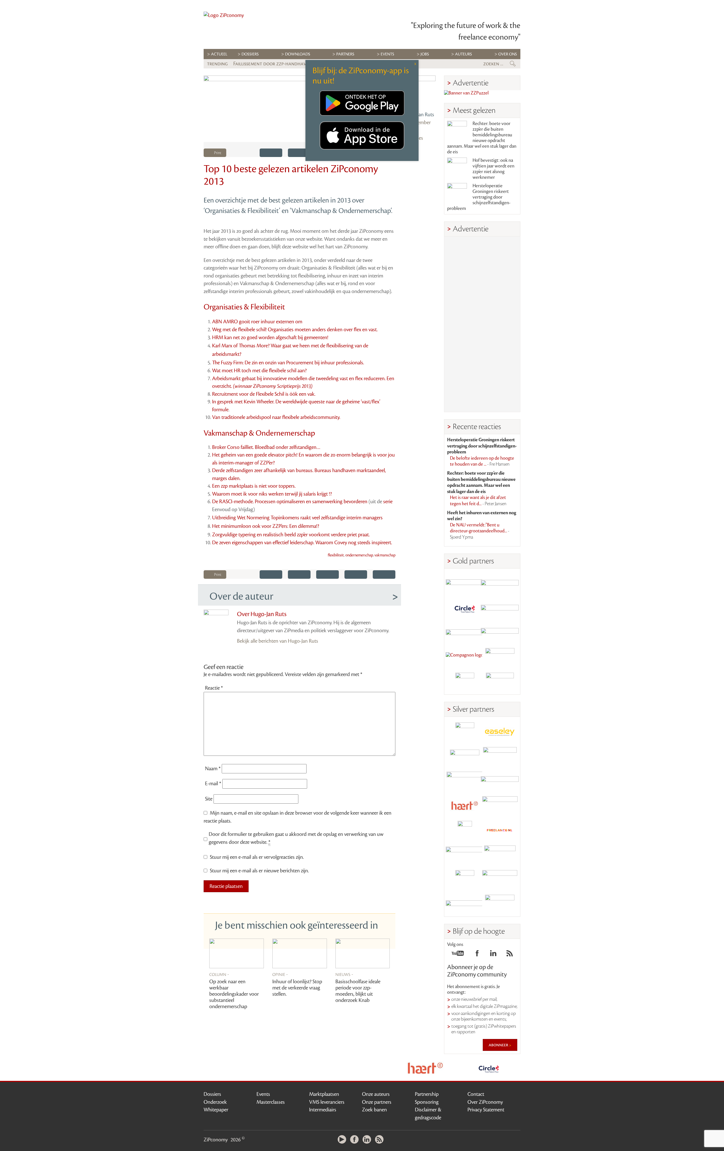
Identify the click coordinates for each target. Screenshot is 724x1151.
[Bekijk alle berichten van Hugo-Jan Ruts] (420, 92)
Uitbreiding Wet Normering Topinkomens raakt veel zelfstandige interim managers (297, 517)
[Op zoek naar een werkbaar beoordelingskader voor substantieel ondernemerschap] (236, 953)
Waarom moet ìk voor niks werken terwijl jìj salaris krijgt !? (272, 493)
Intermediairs (322, 1109)
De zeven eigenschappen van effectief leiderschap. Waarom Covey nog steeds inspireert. (302, 542)
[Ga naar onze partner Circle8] (464, 608)
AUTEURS (463, 54)
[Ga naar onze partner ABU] (499, 855)
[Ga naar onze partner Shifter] (464, 781)
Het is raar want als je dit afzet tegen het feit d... (478, 500)
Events (263, 1094)
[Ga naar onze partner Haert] (464, 805)
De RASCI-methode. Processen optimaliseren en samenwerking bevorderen (289, 501)
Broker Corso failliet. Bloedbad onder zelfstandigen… (266, 447)
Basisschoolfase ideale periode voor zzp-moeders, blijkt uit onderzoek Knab (357, 991)
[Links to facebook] (477, 955)
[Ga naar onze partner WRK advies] (499, 904)
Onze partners (376, 1102)
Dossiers (250, 54)
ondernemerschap (359, 555)
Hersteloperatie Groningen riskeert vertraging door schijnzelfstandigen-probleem (478, 197)
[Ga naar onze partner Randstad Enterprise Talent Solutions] (464, 732)
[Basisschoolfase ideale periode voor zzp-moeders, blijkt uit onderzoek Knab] (362, 953)
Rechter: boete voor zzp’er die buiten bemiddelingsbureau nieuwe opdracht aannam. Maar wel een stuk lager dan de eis (481, 138)
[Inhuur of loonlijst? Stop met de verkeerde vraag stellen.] (299, 953)
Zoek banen (374, 1109)
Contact (475, 1094)
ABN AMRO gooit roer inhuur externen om (257, 321)
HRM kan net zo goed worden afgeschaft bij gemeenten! (270, 337)
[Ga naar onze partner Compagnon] (464, 657)
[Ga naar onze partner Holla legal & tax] (499, 805)
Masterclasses (271, 1102)
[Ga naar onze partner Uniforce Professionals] (499, 879)
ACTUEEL (219, 54)
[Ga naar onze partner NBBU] (464, 855)
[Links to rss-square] (510, 955)
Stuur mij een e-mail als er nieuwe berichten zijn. (259, 870)
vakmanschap (384, 555)
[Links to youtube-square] (458, 955)
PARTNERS (345, 54)
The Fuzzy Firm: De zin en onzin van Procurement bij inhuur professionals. (288, 362)
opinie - (280, 974)
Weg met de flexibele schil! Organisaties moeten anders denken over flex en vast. (295, 329)
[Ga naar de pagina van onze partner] (425, 1068)
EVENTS (387, 54)
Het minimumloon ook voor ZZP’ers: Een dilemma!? (265, 526)
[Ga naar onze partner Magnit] (464, 633)
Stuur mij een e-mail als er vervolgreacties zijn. (257, 857)
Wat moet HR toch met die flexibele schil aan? (259, 370)
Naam (213, 768)
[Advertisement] (482, 324)
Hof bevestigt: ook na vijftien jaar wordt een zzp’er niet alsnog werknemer (493, 168)
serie (388, 501)
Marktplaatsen (324, 1094)
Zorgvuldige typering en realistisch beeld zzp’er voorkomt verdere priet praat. (291, 534)
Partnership (427, 1094)
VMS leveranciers (326, 1102)
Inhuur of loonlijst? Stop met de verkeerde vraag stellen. (297, 987)
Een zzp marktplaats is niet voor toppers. (254, 486)
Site (208, 798)
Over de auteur (241, 596)
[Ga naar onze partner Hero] (499, 682)
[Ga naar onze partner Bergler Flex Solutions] (464, 904)
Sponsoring (427, 1102)
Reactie (214, 688)
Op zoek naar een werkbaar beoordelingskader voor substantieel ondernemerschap (234, 994)
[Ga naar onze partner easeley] (499, 732)
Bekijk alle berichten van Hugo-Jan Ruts (277, 641)
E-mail (213, 783)
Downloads (297, 54)
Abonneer (499, 1045)
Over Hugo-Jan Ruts (261, 614)
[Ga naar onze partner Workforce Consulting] (499, 756)
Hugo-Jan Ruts (419, 114)
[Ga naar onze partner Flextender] (499, 608)
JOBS (425, 54)
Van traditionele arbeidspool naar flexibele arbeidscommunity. (276, 417)
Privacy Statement (485, 1109)
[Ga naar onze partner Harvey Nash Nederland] (464, 682)
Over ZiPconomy (485, 1102)
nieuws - (344, 974)
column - (219, 974)
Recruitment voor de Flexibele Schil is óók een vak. (263, 394)
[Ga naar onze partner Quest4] (464, 756)
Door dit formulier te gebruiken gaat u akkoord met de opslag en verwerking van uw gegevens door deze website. (296, 838)
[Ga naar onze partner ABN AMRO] (499, 781)
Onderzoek (215, 1102)
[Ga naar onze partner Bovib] (499, 633)
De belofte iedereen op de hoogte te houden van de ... (482, 461)
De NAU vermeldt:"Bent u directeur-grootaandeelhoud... (479, 531)
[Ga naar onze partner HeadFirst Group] (499, 657)
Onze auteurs (376, 1094)
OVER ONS (507, 54)
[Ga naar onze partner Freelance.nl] (499, 830)
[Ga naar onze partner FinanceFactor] (499, 583)
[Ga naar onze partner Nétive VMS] (464, 830)
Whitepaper (216, 1109)
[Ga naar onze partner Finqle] (464, 583)
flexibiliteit (336, 555)
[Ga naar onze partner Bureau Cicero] (464, 879)
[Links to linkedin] (493, 955)
